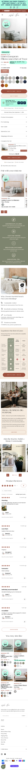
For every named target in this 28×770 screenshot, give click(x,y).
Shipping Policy (4, 735)
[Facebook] (5, 754)
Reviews (2, 744)
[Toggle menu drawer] (2, 14)
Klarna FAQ (3, 740)
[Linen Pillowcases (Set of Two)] (7, 645)
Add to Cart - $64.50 (14, 91)
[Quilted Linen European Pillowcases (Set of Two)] (7, 675)
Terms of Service (4, 737)
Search (2, 729)
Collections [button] (4, 749)
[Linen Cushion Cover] (20, 645)
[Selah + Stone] (5, 705)
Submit (23, 715)
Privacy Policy (4, 733)
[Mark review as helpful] (24, 517)
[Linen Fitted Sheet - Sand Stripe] (20, 675)
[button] (26, 15)
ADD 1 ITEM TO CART (14, 157)
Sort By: (17, 494)
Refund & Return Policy (6, 731)
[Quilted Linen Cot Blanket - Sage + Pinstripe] (13, 185)
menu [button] (3, 726)
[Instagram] (1, 754)
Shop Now (24, 10)
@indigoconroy (20, 446)
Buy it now (14, 96)
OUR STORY (14, 432)
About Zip (3, 742)
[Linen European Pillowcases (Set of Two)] (5, 147)
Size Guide (24, 67)
